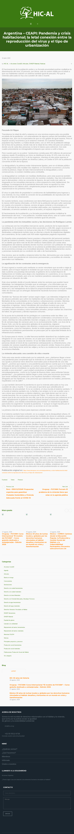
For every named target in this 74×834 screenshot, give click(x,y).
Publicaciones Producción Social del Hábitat (16, 652)
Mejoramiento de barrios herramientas (14, 627)
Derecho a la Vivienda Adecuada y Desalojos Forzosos (19, 599)
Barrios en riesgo (8, 577)
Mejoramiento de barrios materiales (14, 631)
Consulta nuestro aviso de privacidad (13, 736)
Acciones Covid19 (16, 63)
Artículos (25, 63)
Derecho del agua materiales (12, 606)
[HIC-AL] (37, 13)
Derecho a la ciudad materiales (12, 592)
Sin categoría (7, 655)
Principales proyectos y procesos (13, 641)
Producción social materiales (12, 648)
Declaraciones (8, 584)
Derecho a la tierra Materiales (12, 595)
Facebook (4, 479)
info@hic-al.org (9, 726)
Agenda (6, 570)
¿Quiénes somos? (9, 749)
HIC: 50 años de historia (19, 678)
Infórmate (6, 760)
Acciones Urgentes (7, 775)
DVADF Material (34, 63)
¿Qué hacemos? (9, 753)
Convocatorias (8, 581)
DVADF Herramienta (9, 613)
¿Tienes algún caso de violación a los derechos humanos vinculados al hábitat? (26, 779)
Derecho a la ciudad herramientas (13, 588)
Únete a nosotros (9, 764)
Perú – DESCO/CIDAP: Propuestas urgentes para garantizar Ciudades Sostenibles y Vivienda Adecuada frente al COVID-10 (20, 493)
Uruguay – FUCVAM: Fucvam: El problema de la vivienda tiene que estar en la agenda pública (53, 492)
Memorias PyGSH (9, 634)
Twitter (12, 479)
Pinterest (20, 479)
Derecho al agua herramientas (12, 602)
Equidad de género (9, 620)
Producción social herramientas (12, 645)
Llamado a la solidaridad (10, 623)
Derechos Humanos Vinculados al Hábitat (15, 609)
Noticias (42, 63)
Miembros (6, 757)
